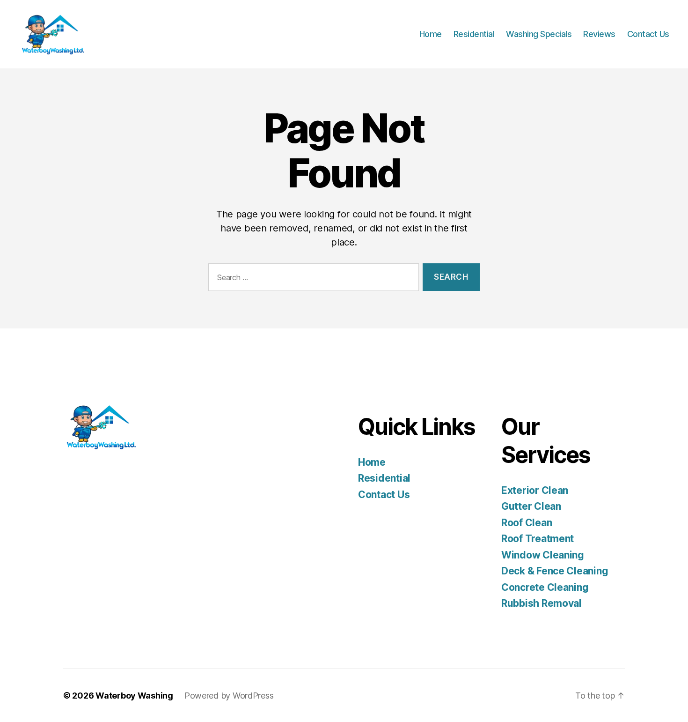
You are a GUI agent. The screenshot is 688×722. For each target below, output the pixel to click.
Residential (474, 34)
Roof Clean (526, 522)
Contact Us (648, 34)
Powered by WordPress (229, 695)
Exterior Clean (534, 490)
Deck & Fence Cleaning (554, 571)
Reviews (599, 34)
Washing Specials (538, 34)
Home (430, 34)
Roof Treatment (537, 538)
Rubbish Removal (541, 603)
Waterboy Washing (134, 695)
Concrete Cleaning (544, 587)
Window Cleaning (542, 555)
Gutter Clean (531, 506)
